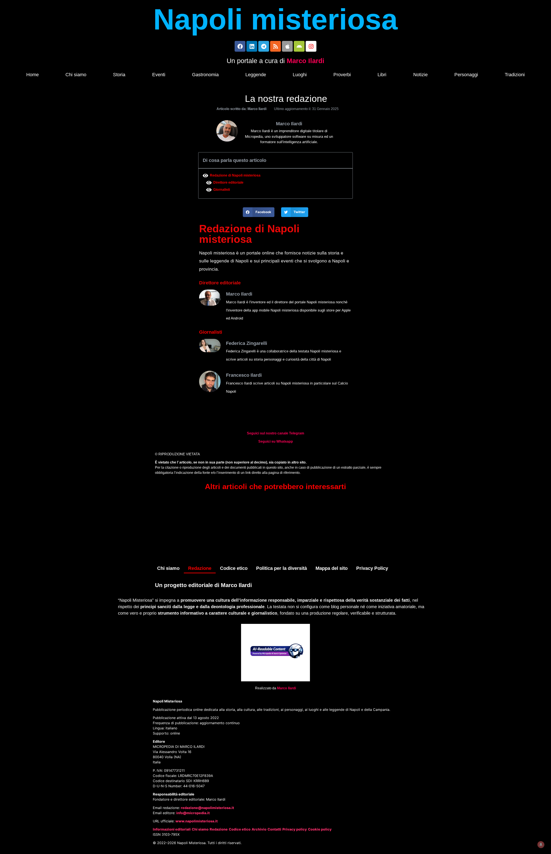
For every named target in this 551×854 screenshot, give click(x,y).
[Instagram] (311, 46)
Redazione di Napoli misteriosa (235, 175)
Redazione (199, 568)
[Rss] (275, 46)
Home (32, 74)
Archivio (259, 829)
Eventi (158, 74)
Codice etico (234, 568)
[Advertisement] (275, 529)
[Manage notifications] (540, 844)
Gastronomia (205, 74)
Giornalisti (221, 189)
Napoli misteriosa (275, 19)
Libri (382, 74)
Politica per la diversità (281, 568)
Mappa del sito (332, 568)
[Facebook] (240, 46)
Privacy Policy (372, 568)
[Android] (299, 46)
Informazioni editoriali (172, 829)
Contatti (274, 829)
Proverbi (342, 74)
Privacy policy (294, 829)
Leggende (255, 74)
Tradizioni (515, 74)
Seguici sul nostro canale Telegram (275, 433)
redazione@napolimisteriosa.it (207, 808)
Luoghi (300, 74)
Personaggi (466, 74)
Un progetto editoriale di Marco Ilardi (203, 585)
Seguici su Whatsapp (275, 441)
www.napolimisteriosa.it (196, 821)
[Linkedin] (251, 46)
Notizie (420, 74)
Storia (119, 74)
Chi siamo (75, 74)
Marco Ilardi (305, 61)
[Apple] (287, 46)
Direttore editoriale (228, 182)
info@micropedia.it (193, 813)
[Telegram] (263, 46)
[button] (258, 212)
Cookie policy (320, 829)
